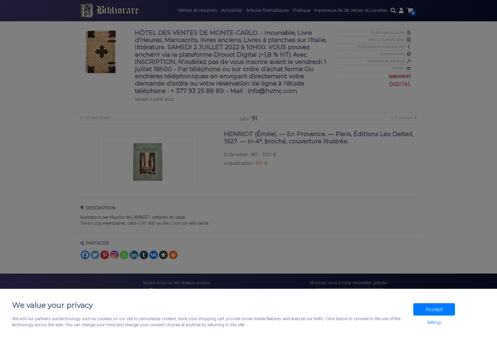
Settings (434, 322)
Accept (434, 309)
